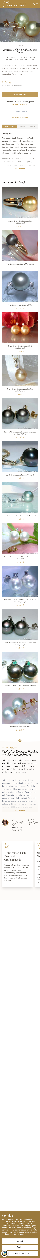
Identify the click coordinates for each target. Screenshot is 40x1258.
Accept (20, 1241)
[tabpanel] (20, 152)
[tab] (9, 126)
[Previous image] (2, 25)
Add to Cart (20, 94)
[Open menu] (37, 4)
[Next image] (38, 25)
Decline (20, 1247)
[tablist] (20, 126)
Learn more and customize (20, 1253)
